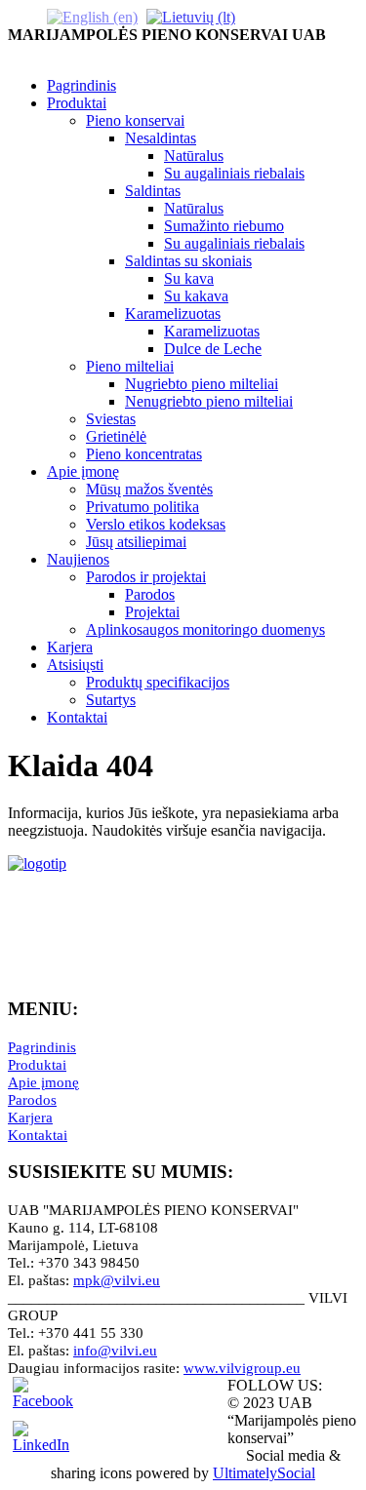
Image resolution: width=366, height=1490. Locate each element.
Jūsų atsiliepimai (136, 541)
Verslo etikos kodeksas (155, 524)
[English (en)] (92, 16)
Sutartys (111, 699)
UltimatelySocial (264, 1473)
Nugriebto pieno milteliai (201, 383)
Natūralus (194, 155)
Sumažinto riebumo (224, 225)
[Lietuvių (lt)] (190, 16)
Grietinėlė (116, 436)
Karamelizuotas (173, 313)
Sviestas (111, 419)
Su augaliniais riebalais (234, 173)
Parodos (150, 594)
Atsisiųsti (75, 664)
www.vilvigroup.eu (242, 1368)
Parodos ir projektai (146, 577)
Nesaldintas (160, 138)
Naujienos (78, 559)
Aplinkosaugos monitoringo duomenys (205, 629)
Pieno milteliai (130, 366)
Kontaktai (77, 717)
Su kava (189, 278)
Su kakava (196, 296)
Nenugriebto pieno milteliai (209, 401)
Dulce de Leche (213, 348)
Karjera (70, 647)
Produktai (76, 103)
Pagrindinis (81, 85)
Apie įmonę (83, 471)
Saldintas (153, 190)
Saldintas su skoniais (188, 261)
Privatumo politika (142, 506)
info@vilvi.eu (115, 1350)
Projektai (152, 612)
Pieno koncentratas (144, 454)
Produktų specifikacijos (157, 682)
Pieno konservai (135, 120)
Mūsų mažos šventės (149, 489)
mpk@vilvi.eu (116, 1280)
